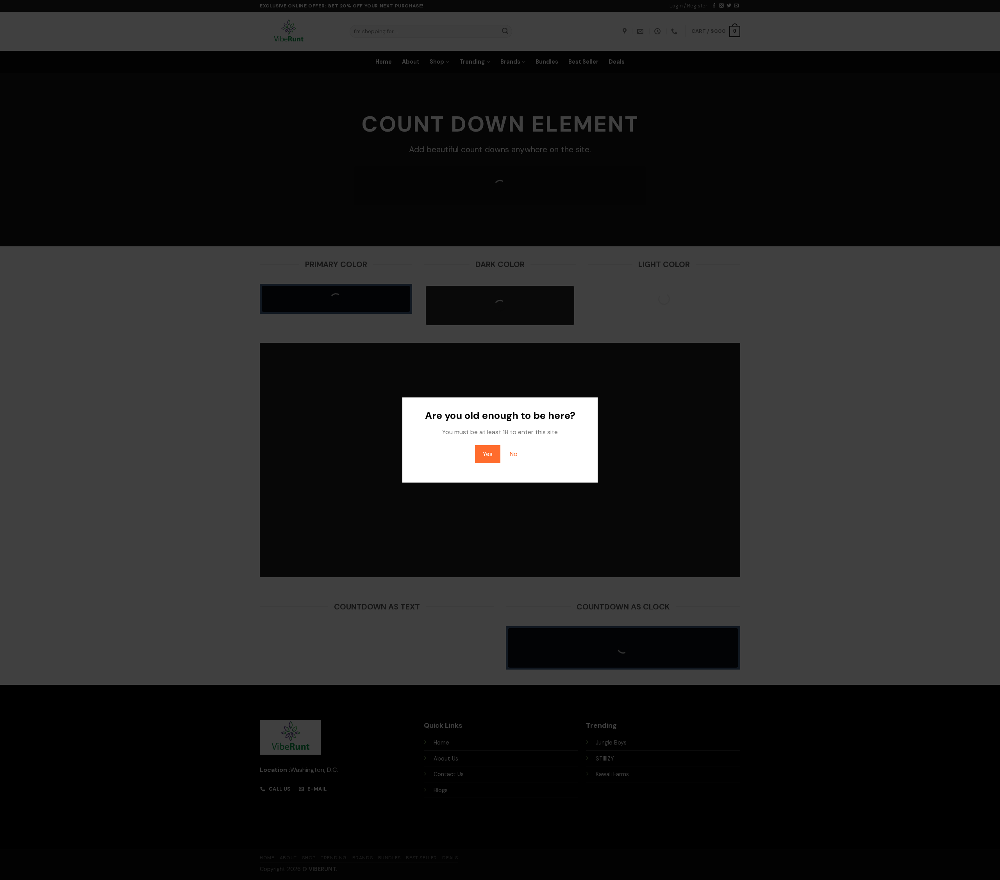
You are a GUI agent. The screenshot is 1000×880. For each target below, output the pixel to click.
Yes (488, 454)
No (514, 454)
